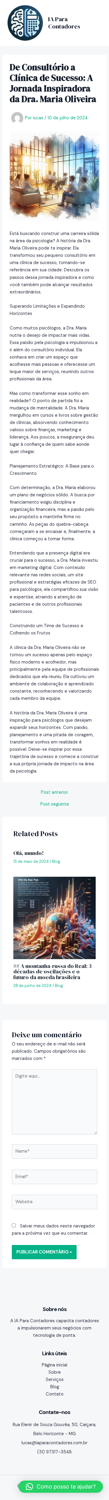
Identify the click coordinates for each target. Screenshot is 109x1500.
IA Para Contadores (64, 23)
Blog (56, 861)
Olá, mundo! (28, 853)
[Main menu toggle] (95, 22)
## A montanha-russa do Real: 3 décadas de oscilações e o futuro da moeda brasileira (52, 971)
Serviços (55, 1379)
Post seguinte (54, 804)
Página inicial (54, 1365)
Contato (55, 1394)
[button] (60, 1487)
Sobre (54, 1372)
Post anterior (54, 792)
